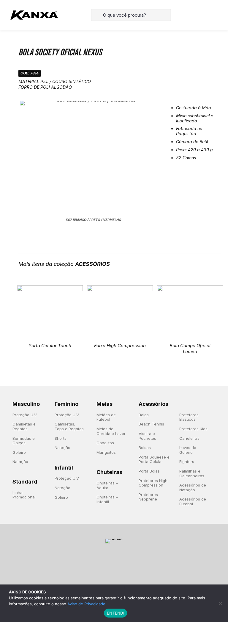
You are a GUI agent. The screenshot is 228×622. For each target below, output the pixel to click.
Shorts (60, 438)
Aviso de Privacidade (86, 603)
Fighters (186, 461)
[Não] (221, 603)
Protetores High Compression (153, 483)
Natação (20, 461)
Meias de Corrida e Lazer (111, 431)
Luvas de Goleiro (187, 450)
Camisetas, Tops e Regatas (69, 426)
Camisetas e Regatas (24, 426)
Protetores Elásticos (189, 417)
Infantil (64, 467)
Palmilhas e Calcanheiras (191, 473)
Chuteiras (109, 472)
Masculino (26, 404)
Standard (24, 481)
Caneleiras (189, 438)
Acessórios (153, 404)
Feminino (66, 404)
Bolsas (145, 447)
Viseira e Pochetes (147, 436)
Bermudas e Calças (23, 440)
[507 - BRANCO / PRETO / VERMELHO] (93, 158)
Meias (104, 404)
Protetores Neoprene (148, 497)
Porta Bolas (149, 471)
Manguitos (106, 452)
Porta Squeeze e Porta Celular (154, 459)
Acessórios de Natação (192, 487)
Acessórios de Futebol (192, 501)
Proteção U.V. (24, 414)
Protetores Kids (193, 428)
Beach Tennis (151, 424)
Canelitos (105, 442)
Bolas (144, 414)
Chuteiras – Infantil (107, 499)
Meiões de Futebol (106, 417)
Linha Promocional (24, 495)
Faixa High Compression (120, 345)
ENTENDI (115, 613)
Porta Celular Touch (49, 345)
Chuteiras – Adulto (107, 485)
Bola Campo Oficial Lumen (190, 348)
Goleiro (19, 452)
